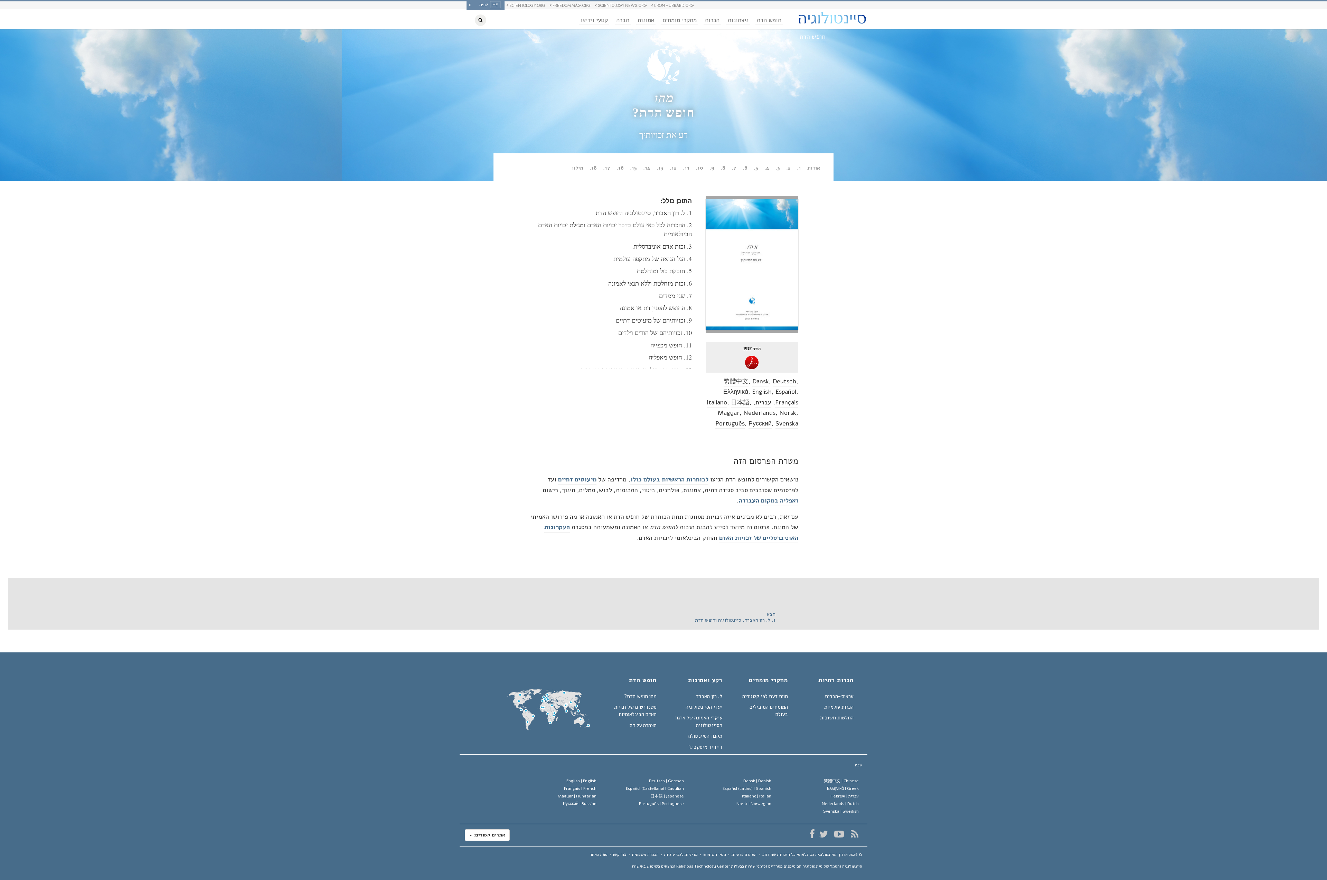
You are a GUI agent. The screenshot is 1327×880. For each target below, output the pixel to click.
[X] (823, 834)
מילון (577, 167)
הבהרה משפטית (645, 854)
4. (766, 167)
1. (799, 167)
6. (745, 167)
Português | (661, 803)
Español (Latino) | (747, 788)
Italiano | (756, 796)
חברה (622, 20)
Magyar (729, 413)
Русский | (579, 803)
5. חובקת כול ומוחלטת (664, 271)
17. (606, 167)
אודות (813, 167)
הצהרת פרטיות (744, 854)
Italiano (717, 402)
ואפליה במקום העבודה (768, 500)
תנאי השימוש (714, 854)
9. (711, 167)
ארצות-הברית (839, 696)
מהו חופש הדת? (640, 696)
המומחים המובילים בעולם (769, 711)
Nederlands (759, 413)
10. (699, 167)
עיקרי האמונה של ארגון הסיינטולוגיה (698, 721)
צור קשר (619, 854)
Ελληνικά (735, 392)
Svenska (786, 423)
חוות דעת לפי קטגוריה (765, 696)
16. (620, 167)
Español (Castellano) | (655, 788)
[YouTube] (839, 834)
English (762, 392)
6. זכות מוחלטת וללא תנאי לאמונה (650, 283)
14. (646, 167)
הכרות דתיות (836, 680)
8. (723, 167)
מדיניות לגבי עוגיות (681, 854)
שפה (858, 765)
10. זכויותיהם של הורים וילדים (655, 332)
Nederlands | (840, 803)
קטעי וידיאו (594, 20)
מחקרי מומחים (679, 20)
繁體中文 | (841, 781)
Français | (580, 788)
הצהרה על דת (643, 725)
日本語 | (667, 796)
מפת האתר (599, 854)
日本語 (740, 402)
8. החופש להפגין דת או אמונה (656, 308)
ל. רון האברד (709, 696)
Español (785, 392)
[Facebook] (812, 834)
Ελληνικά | (843, 788)
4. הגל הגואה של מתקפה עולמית (652, 259)
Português (730, 423)
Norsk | (753, 803)
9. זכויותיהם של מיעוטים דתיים (654, 320)
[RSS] (854, 834)
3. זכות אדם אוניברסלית (662, 246)
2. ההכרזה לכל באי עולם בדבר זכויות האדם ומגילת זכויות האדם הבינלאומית (615, 229)
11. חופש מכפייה (671, 345)
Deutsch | (666, 781)
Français (786, 402)
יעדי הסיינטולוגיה (704, 707)
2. (788, 167)
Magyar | (577, 796)
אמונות (646, 20)
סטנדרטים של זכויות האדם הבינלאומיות (635, 711)
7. (734, 167)
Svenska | (841, 811)
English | (581, 781)
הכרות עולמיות (839, 707)
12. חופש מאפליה (670, 357)
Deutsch (784, 381)
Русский (760, 423)
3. (777, 167)
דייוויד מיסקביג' (705, 747)
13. (660, 167)
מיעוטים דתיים (577, 479)
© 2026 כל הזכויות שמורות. (812, 854)
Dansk (760, 381)
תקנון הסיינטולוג (705, 736)
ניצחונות (738, 20)
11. (686, 167)
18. (593, 167)
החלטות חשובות (837, 717)
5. (756, 167)
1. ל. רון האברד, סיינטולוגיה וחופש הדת (644, 213)
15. (633, 167)
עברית (763, 402)
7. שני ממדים (675, 295)
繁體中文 (736, 381)
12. (673, 167)
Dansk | (757, 781)
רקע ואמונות (705, 680)
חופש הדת (769, 20)
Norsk (787, 413)
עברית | (844, 796)
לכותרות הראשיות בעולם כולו (669, 479)
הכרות (712, 20)
